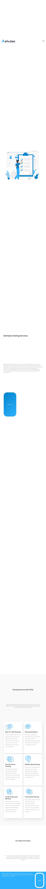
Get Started (10, 404)
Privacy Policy (15, 874)
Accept (39, 880)
